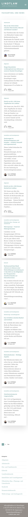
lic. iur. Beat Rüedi (12, 302)
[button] (25, 4)
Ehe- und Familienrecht (9, 467)
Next (8, 444)
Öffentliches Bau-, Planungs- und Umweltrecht (12, 223)
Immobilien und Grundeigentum (11, 135)
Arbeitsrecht (7, 22)
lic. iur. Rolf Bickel (12, 174)
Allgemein (6, 63)
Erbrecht (6, 262)
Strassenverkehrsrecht (9, 490)
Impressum (18, 510)
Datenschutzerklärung (13, 512)
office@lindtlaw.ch (10, 505)
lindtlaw (9, 89)
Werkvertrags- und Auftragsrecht (11, 314)
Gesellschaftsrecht (7, 474)
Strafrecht (5, 487)
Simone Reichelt (11, 54)
